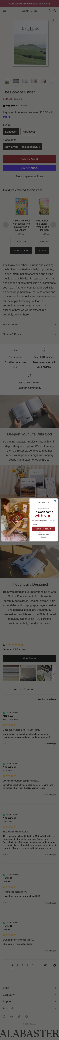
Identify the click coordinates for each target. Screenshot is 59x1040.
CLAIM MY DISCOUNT (43, 529)
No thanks (43, 537)
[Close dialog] (55, 500)
